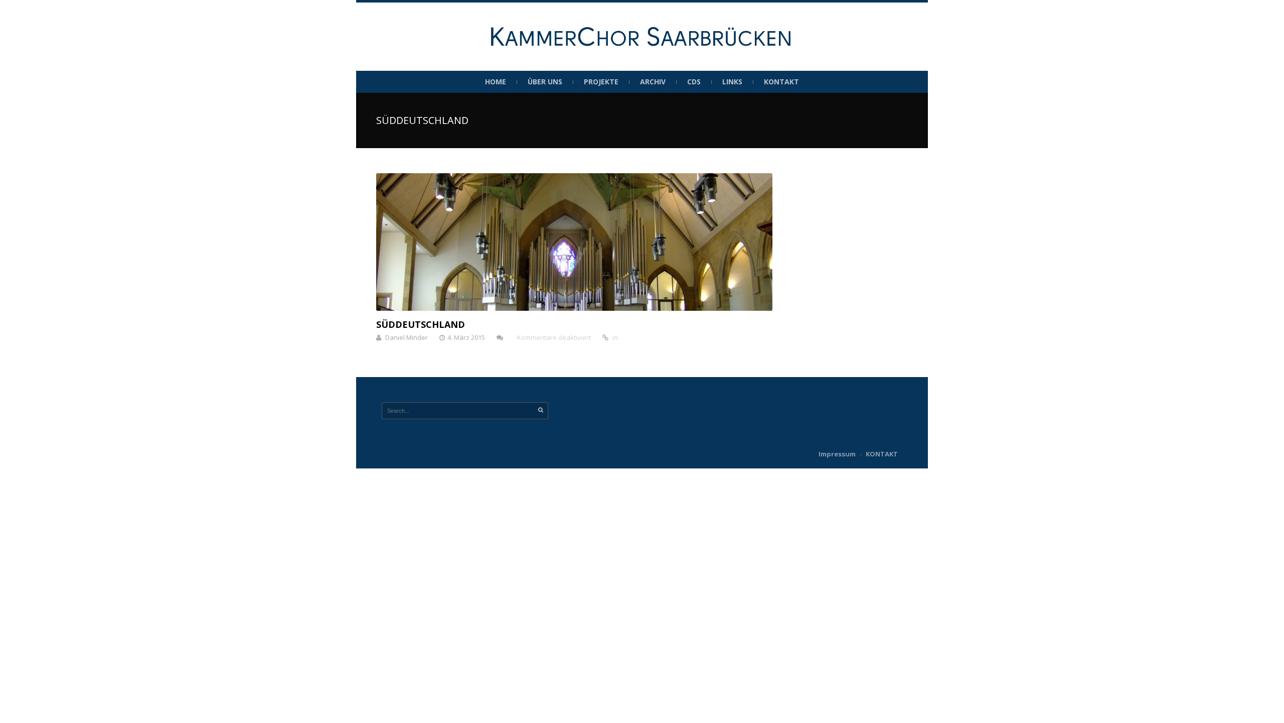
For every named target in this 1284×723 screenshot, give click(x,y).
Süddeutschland (420, 324)
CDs (694, 81)
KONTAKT (781, 81)
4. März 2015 (466, 337)
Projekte (601, 81)
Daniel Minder (406, 337)
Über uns (545, 81)
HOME (495, 81)
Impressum (837, 453)
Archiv (653, 81)
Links (732, 81)
